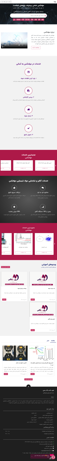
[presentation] (55, 165)
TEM (32, 19)
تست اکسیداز (44, 247)
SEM (36, 19)
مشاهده (32, 299)
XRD (43, 19)
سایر (14, 19)
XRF (39, 19)
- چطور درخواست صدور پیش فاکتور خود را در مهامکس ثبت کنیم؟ (43, 323)
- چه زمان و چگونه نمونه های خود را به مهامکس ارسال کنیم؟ (15, 293)
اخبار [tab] (48, 341)
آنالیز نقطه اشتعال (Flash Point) (23, 163)
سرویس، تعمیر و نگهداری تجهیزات (46, 424)
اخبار (35, 415)
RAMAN (18, 19)
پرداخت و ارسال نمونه (22, 288)
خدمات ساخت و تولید (48, 422)
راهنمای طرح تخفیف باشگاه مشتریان (45, 417)
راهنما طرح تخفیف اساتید (48, 415)
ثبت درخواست (45, 168)
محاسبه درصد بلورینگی (23, 247)
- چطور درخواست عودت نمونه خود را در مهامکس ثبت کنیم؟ (44, 293)
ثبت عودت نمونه (51, 288)
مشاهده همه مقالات (28, 379)
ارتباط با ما (9, 1)
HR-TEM (27, 19)
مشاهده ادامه (35, 48)
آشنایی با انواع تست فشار (21, 363)
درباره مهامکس (50, 413)
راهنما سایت (3, 1)
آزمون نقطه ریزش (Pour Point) (44, 163)
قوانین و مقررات (49, 420)
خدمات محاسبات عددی (31, 422)
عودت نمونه (33, 420)
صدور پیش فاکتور (51, 319)
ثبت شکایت (33, 413)
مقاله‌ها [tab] (53, 341)
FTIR (23, 19)
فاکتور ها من (33, 417)
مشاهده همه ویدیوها (5, 267)
